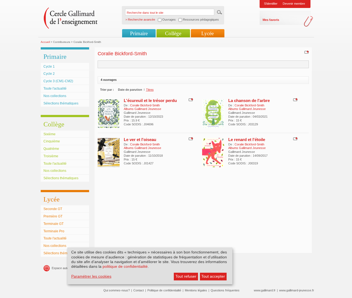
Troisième (50, 156)
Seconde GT (52, 209)
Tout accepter (213, 276)
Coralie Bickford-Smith (145, 105)
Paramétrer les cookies (91, 276)
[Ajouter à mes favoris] (306, 52)
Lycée (207, 33)
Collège (173, 33)
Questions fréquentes (225, 290)
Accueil (45, 41)
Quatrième (51, 149)
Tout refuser (185, 276)
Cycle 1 (49, 66)
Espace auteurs (62, 268)
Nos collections (54, 96)
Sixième (49, 134)
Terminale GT (53, 224)
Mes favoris (271, 19)
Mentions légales (196, 290)
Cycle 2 (49, 74)
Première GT (52, 216)
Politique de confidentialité (164, 290)
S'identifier (270, 3)
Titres (150, 89)
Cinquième (51, 141)
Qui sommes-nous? (116, 290)
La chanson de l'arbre (249, 100)
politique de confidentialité (125, 266)
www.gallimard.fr (265, 290)
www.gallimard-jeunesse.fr (296, 290)
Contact (138, 290)
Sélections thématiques (60, 103)
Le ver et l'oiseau (140, 139)
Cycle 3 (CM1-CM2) (58, 81)
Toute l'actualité (55, 88)
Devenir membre (294, 3)
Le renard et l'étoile (246, 139)
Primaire (139, 33)
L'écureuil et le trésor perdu (150, 100)
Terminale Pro (53, 231)
